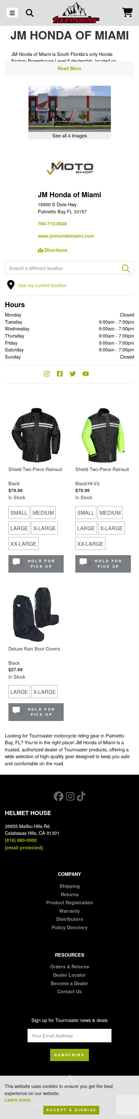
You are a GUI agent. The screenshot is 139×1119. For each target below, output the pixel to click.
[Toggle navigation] (12, 12)
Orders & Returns (69, 966)
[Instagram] (50, 374)
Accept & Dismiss (71, 1109)
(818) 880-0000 (21, 840)
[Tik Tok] (81, 796)
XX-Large (23, 543)
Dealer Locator (69, 975)
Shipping (69, 886)
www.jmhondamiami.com (66, 235)
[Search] (30, 12)
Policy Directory (70, 927)
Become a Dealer (69, 983)
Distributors (69, 919)
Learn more (17, 1099)
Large (19, 528)
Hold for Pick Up (41, 563)
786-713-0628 (52, 223)
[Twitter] (76, 374)
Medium (43, 512)
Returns (70, 894)
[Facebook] (63, 374)
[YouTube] (88, 374)
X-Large (44, 528)
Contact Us (69, 991)
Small (18, 512)
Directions (55, 250)
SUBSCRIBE (69, 1054)
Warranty (69, 911)
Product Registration (69, 902)
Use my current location (42, 285)
